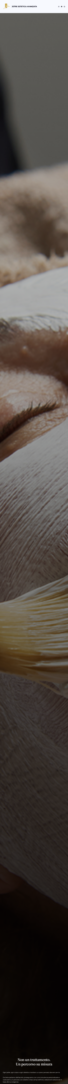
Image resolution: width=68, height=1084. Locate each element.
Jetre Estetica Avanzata (24, 6)
